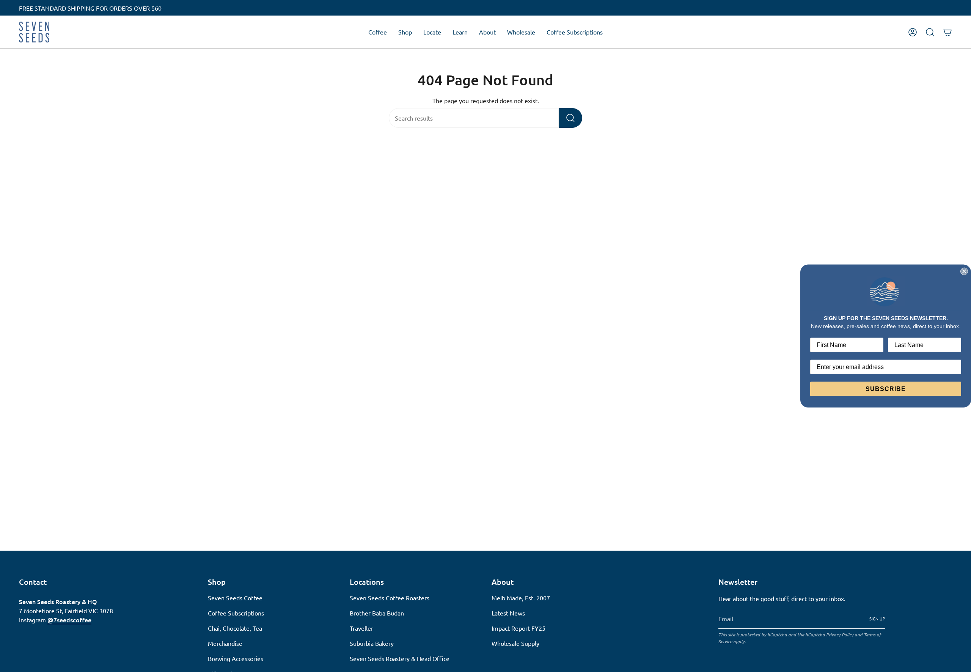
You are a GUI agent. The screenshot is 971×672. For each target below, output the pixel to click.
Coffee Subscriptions (236, 613)
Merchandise (225, 643)
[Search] (570, 118)
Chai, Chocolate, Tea (235, 628)
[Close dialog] (964, 271)
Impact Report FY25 (518, 628)
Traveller (361, 628)
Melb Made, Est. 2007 (521, 597)
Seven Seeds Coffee (235, 597)
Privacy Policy (839, 634)
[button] (378, 32)
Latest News (508, 613)
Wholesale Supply (515, 643)
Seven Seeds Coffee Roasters (389, 597)
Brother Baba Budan (377, 613)
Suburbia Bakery (372, 643)
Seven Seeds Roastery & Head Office (399, 658)
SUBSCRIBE (886, 388)
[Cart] (947, 32)
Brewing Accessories (235, 658)
